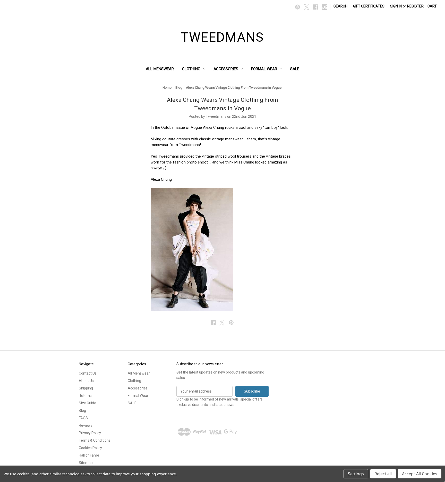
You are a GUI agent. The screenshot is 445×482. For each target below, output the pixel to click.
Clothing (191, 69)
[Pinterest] (297, 7)
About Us (86, 381)
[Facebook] (315, 7)
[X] (306, 7)
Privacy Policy (90, 433)
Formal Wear (264, 69)
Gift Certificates (368, 6)
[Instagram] (324, 7)
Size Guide (87, 403)
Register (415, 6)
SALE (294, 69)
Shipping (86, 388)
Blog (82, 410)
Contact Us (88, 373)
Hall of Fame (89, 455)
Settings (356, 474)
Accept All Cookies (419, 474)
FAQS (83, 418)
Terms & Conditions (94, 440)
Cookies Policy (90, 448)
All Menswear (160, 69)
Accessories (225, 69)
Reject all (383, 474)
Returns (85, 396)
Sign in (396, 6)
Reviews (85, 425)
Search (340, 6)
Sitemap (86, 463)
